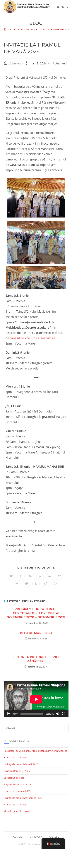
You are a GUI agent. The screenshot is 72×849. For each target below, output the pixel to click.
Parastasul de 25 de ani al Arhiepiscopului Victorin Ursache (35, 750)
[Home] (5, 29)
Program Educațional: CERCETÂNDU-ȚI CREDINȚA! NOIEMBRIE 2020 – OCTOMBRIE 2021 (36, 613)
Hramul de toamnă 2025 (17, 791)
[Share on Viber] (59, 576)
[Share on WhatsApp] (55, 583)
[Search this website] (36, 728)
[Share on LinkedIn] (49, 576)
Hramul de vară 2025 (15, 804)
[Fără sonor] (58, 714)
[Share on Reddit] (26, 583)
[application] (36, 699)
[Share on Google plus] (30, 576)
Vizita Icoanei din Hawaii (17, 811)
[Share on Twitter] (11, 576)
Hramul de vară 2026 (15, 757)
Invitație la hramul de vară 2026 (21, 764)
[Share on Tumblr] (36, 583)
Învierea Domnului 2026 (17, 771)
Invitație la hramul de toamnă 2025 (23, 798)
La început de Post (14, 777)
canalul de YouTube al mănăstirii (32, 338)
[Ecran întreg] (64, 714)
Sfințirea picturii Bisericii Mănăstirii (36, 659)
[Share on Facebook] (21, 576)
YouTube (54, 836)
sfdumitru (14, 63)
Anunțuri (61, 63)
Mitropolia (36, 836)
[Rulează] (8, 714)
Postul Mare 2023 (36, 633)
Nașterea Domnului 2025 (17, 784)
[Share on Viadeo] (45, 583)
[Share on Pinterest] (40, 576)
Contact (18, 836)
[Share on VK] (16, 583)
